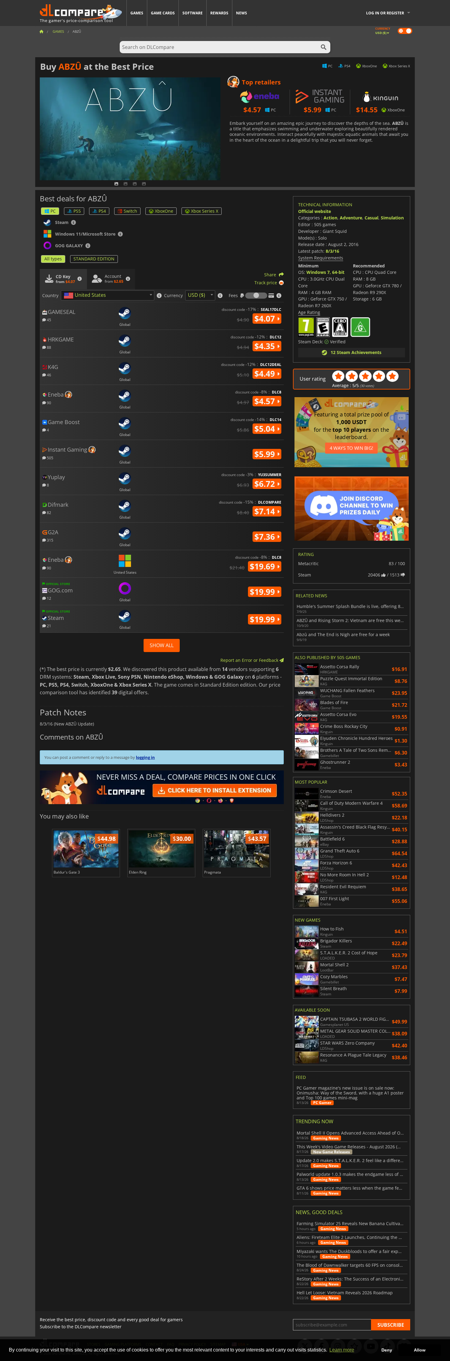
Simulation (392, 218)
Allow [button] (420, 1350)
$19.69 (263, 566)
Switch (130, 211)
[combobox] (107, 295)
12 (48, 598)
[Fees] (256, 296)
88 (48, 347)
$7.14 (265, 511)
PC (53, 211)
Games (136, 13)
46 (48, 374)
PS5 (77, 211)
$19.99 (263, 592)
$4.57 (265, 401)
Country (50, 295)
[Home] (41, 31)
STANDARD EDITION (93, 259)
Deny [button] (386, 1350)
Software (192, 13)
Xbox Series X (204, 211)
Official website (314, 211)
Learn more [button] (341, 1349)
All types (53, 259)
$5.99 (265, 454)
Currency (173, 295)
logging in (145, 757)
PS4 (102, 211)
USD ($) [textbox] (196, 295)
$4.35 (265, 346)
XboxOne (164, 211)
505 (49, 457)
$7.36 (265, 536)
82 (48, 512)
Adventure (351, 218)
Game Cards (163, 13)
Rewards (219, 13)
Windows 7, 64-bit (325, 272)
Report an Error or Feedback (249, 660)
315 (49, 540)
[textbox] (86, 295)
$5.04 (265, 428)
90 (48, 402)
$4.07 (265, 318)
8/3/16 (332, 251)
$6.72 (265, 484)
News (241, 13)
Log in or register (385, 13)
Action (330, 218)
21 (48, 625)
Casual (371, 218)
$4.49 (265, 373)
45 (48, 319)
